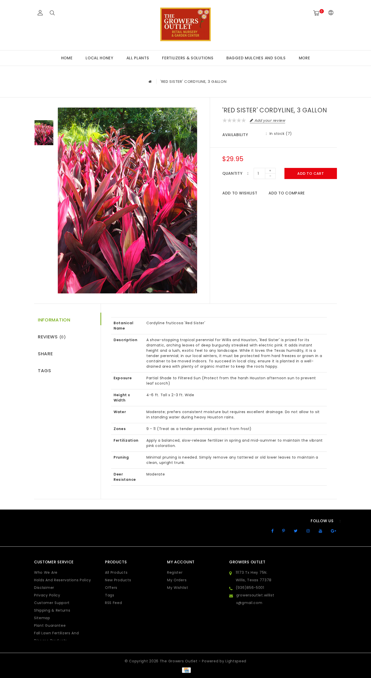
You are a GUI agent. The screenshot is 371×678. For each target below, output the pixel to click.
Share (45, 353)
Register (175, 572)
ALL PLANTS (137, 58)
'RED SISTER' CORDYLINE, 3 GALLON (193, 81)
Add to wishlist (239, 193)
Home (67, 58)
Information (54, 320)
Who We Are (46, 572)
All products (116, 572)
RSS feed (113, 602)
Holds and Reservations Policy (62, 580)
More (304, 58)
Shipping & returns (52, 610)
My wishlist (177, 587)
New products (118, 580)
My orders (177, 580)
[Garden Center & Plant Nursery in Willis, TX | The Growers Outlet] (185, 24)
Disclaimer (44, 587)
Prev (44, 111)
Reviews (52, 337)
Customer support (52, 602)
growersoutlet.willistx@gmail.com (255, 599)
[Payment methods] (185, 669)
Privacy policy (47, 595)
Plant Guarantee (50, 625)
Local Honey (99, 58)
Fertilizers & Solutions (187, 58)
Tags (44, 370)
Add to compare (287, 193)
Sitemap (42, 617)
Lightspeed (235, 661)
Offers (111, 587)
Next (44, 154)
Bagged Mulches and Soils (256, 58)
